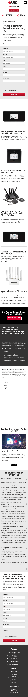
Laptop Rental (14, 653)
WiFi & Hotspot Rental (14, 664)
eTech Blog (14, 676)
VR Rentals (14, 663)
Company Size (6, 78)
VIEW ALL (14, 465)
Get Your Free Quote (14, 317)
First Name (5, 48)
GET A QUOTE (14, 10)
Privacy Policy (14, 682)
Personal (6, 86)
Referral (14, 679)
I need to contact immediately (10, 90)
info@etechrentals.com (14, 693)
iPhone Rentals (14, 658)
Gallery (14, 673)
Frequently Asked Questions (14, 677)
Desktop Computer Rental (14, 652)
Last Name (5, 54)
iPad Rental (14, 655)
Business (6, 84)
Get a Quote (14, 671)
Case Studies (14, 674)
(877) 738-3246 (15, 6)
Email (4, 60)
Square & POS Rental (14, 656)
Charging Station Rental (14, 661)
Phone (4, 66)
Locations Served (14, 680)
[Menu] (25, 2)
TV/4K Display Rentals (14, 660)
